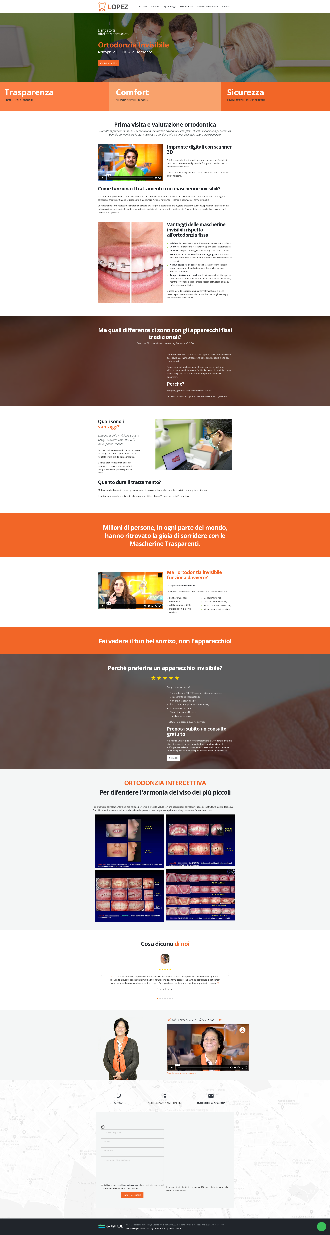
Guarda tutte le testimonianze (181, 1073)
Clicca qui (173, 757)
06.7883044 (119, 1102)
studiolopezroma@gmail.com (211, 1102)
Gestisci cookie (175, 1228)
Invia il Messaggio (132, 1194)
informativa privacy (130, 1185)
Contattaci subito (108, 63)
